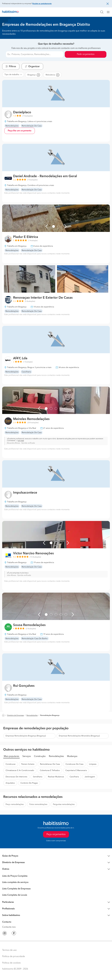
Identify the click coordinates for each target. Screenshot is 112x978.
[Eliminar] (38, 74)
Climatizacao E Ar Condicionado (20, 770)
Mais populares (11, 756)
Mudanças (72, 756)
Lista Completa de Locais (14, 895)
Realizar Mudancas (56, 777)
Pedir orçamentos (85, 54)
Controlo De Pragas (29, 783)
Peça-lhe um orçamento (19, 131)
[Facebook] (13, 934)
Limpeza (92, 764)
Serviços (26, 756)
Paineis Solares (27, 764)
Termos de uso (9, 950)
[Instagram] (4, 934)
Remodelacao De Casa (50, 764)
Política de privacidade (13, 956)
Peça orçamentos (56, 834)
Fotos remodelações (38, 804)
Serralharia (37, 777)
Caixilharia (74, 777)
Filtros (12, 66)
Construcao (11, 764)
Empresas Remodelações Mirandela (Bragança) (79, 736)
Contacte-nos (9, 927)
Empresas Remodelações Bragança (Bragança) (26, 736)
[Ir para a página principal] (10, 12)
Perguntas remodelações (64, 804)
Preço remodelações (15, 804)
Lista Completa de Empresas (16, 889)
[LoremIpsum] (109, 12)
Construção (40, 756)
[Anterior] (46, 226)
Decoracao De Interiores (16, 777)
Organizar (34, 66)
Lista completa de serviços (15, 882)
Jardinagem (90, 777)
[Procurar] (102, 12)
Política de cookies (11, 963)
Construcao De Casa (74, 764)
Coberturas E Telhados (50, 770)
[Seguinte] (65, 226)
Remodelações (32, 715)
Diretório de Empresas (15, 715)
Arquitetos (10, 783)
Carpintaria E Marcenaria (76, 770)
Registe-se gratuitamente (42, 4)
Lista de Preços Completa (14, 876)
